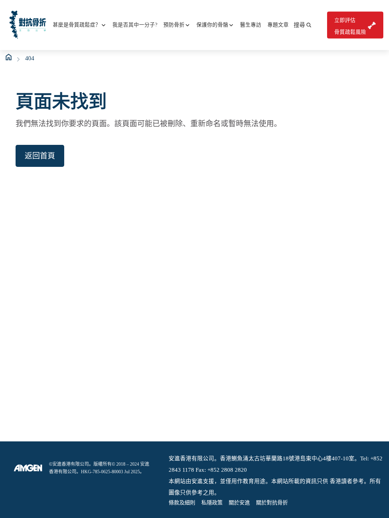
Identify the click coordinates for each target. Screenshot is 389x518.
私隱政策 (212, 502)
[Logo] (28, 468)
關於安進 (239, 502)
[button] (302, 25)
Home (9, 57)
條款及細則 (182, 502)
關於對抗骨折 (272, 502)
